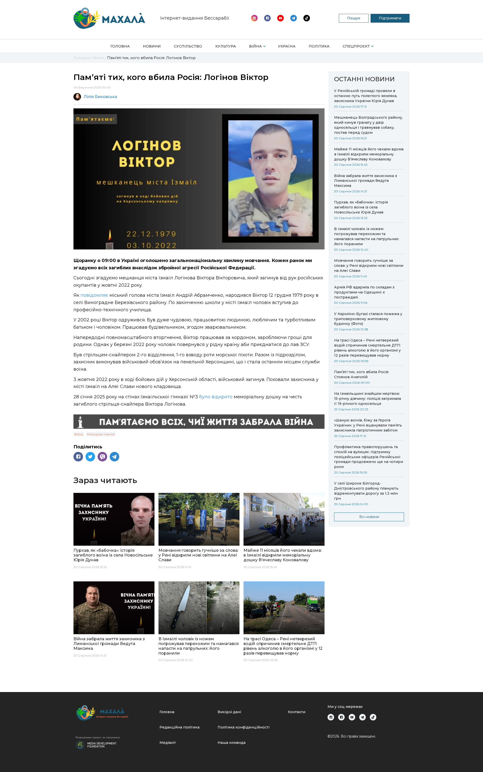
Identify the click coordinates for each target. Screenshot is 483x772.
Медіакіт (167, 742)
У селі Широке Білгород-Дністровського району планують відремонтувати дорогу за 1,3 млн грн (366, 491)
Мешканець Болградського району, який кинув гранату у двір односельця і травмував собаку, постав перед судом (368, 125)
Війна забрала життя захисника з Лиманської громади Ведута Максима (365, 181)
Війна (255, 46)
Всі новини (369, 516)
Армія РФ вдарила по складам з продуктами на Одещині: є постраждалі (364, 292)
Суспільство (188, 46)
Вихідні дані (229, 712)
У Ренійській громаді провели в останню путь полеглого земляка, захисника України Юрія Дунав (365, 96)
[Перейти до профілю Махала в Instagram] (254, 18)
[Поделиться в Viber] (102, 456)
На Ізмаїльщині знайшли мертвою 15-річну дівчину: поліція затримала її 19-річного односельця (367, 398)
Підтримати (390, 18)
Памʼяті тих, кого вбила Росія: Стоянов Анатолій (361, 374)
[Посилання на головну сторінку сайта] (115, 713)
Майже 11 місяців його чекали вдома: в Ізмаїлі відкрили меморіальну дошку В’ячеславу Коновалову (369, 154)
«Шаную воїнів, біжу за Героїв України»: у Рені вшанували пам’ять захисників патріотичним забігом (368, 425)
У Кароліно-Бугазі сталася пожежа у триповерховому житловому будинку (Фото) (368, 319)
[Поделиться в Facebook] (78, 456)
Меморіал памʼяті (101, 434)
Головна (120, 46)
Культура (225, 46)
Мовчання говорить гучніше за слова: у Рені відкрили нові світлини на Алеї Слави (368, 265)
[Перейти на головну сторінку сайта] (109, 18)
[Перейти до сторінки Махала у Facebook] (267, 18)
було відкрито (215, 397)
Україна (287, 46)
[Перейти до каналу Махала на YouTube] (293, 18)
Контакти (296, 712)
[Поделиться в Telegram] (114, 456)
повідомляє (94, 295)
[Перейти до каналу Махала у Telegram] (306, 18)
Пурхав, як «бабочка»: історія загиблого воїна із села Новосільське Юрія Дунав (361, 207)
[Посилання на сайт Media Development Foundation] (96, 744)
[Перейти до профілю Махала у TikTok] (373, 717)
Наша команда (232, 742)
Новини (152, 46)
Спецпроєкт (356, 46)
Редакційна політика (179, 727)
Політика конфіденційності (243, 727)
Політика (319, 46)
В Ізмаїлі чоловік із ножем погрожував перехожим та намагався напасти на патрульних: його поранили (366, 236)
